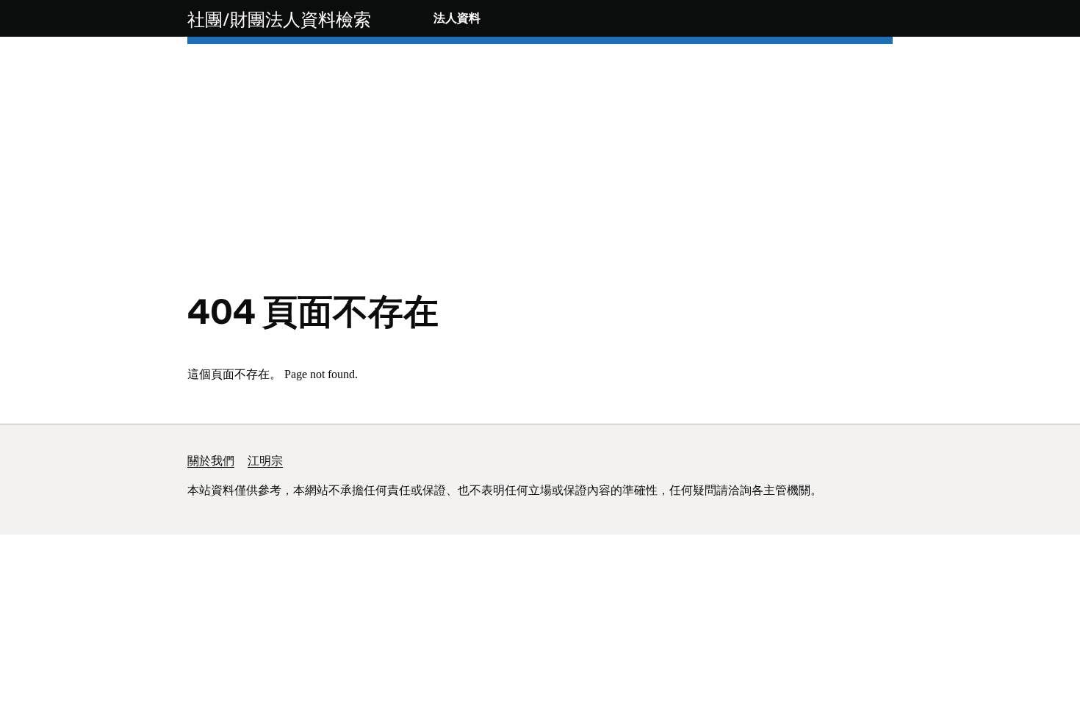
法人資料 (456, 18)
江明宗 (265, 461)
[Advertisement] (540, 183)
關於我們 (210, 461)
